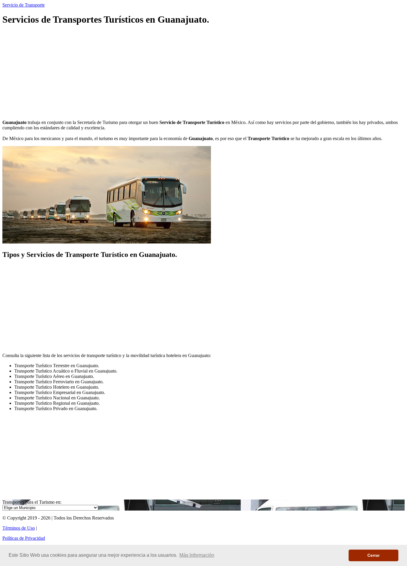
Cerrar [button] (373, 555)
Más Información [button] (196, 555)
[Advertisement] (181, 73)
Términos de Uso (18, 528)
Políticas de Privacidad (23, 538)
